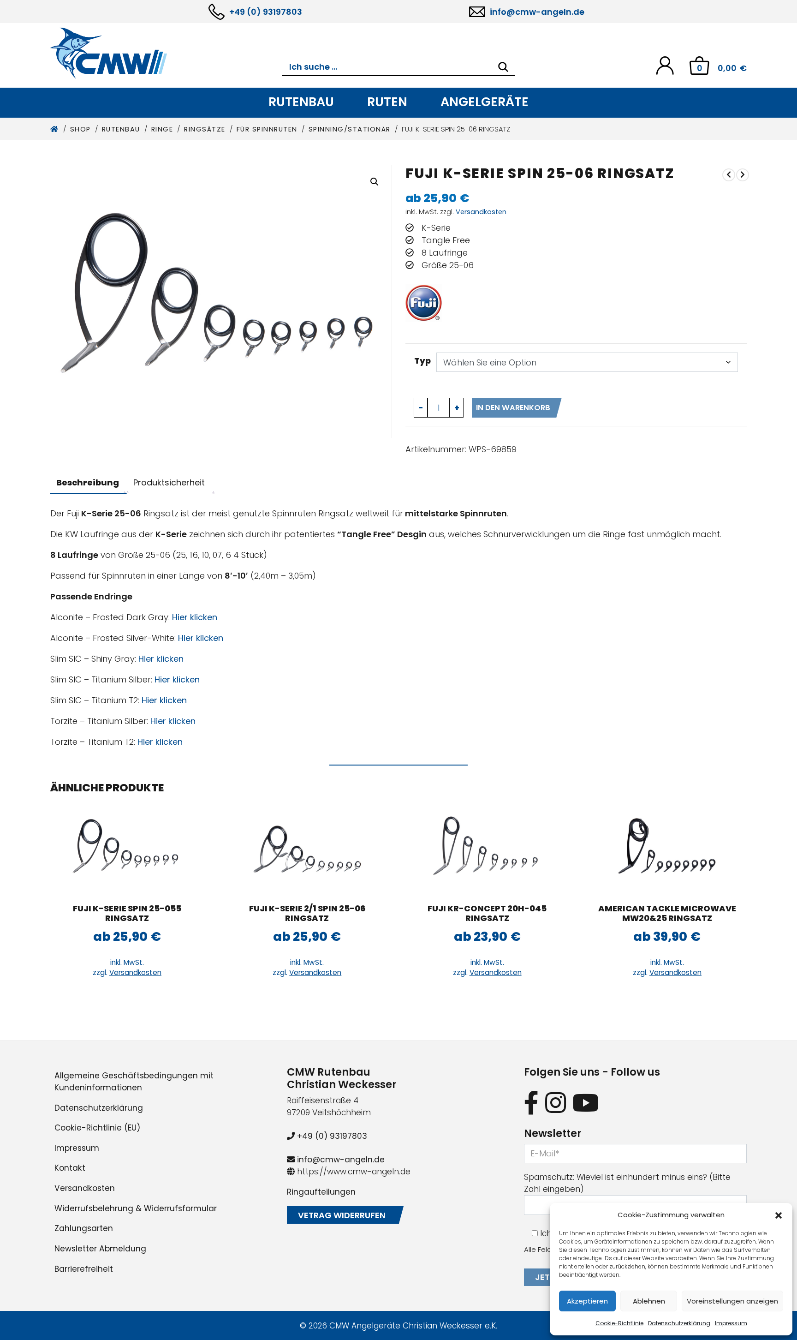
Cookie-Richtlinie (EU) (97, 1127)
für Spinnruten (267, 129)
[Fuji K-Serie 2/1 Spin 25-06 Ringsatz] (307, 849)
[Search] (503, 67)
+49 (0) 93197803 (265, 12)
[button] (778, 1215)
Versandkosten (481, 211)
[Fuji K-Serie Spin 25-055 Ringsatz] (742, 174)
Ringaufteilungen (321, 1191)
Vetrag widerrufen (342, 1215)
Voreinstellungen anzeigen (732, 1301)
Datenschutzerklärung (679, 1323)
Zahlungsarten (83, 1228)
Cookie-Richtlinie (619, 1323)
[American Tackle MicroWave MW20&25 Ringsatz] (667, 849)
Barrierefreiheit (83, 1268)
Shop (80, 129)
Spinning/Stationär (350, 129)
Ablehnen (649, 1301)
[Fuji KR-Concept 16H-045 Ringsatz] (728, 174)
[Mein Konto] (664, 65)
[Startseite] (54, 129)
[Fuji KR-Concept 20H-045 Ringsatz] (487, 849)
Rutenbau (301, 101)
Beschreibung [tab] (87, 482)
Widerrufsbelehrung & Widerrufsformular (135, 1208)
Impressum (731, 1323)
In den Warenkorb (513, 407)
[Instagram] (555, 1102)
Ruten (387, 101)
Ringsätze (205, 129)
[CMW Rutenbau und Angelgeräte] (166, 53)
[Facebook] (531, 1102)
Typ (422, 360)
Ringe (162, 129)
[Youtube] (585, 1102)
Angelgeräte (484, 101)
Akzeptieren (587, 1301)
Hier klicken (194, 617)
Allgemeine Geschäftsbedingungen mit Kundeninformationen (134, 1081)
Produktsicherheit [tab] (169, 482)
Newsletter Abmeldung (100, 1248)
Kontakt (69, 1167)
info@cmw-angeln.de (537, 12)
